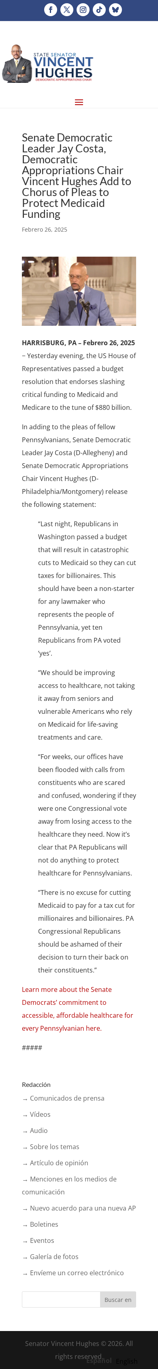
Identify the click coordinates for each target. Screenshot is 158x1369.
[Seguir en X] (66, 9)
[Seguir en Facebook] (50, 9)
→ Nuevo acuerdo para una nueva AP (79, 1208)
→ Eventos (38, 1240)
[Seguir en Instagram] (83, 9)
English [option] (127, 1361)
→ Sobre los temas (50, 1146)
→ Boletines (40, 1224)
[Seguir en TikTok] (99, 9)
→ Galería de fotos (50, 1256)
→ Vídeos (36, 1114)
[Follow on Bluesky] (115, 9)
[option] (127, 1361)
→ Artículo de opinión (55, 1162)
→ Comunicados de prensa (63, 1098)
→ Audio (35, 1130)
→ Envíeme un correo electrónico (73, 1272)
